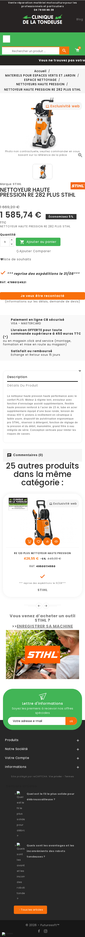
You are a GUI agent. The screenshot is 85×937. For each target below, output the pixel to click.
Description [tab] (17, 377)
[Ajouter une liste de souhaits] (38, 541)
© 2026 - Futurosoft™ (42, 925)
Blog (79, 19)
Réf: (3, 282)
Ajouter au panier (38, 242)
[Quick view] (56, 541)
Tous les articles (32, 910)
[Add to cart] (29, 541)
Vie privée (55, 776)
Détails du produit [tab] (22, 385)
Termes (69, 776)
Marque (6, 184)
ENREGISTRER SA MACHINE (45, 626)
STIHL (17, 184)
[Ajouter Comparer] (47, 541)
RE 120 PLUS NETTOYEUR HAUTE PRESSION (42, 553)
